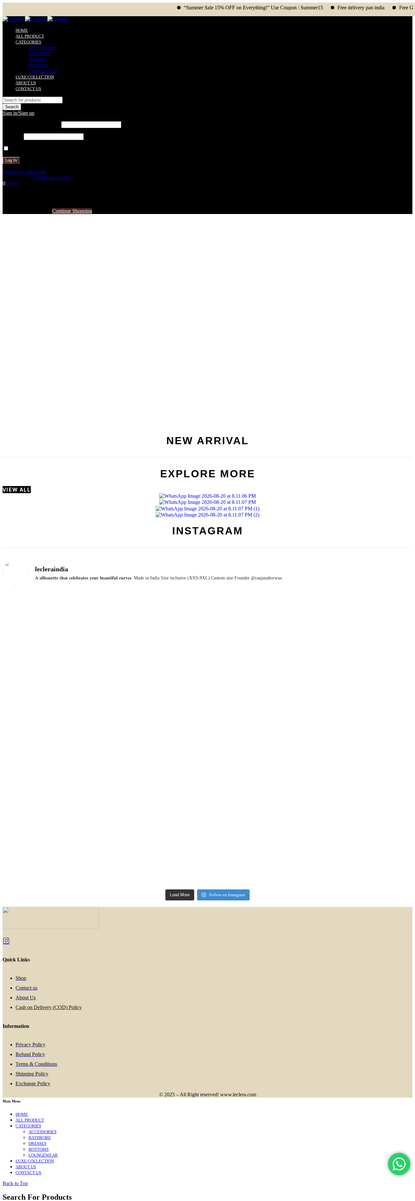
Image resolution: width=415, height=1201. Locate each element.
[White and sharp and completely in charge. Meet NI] (259, 849)
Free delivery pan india (341, 7)
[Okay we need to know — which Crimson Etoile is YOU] (53, 672)
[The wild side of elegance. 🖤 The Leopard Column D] (53, 854)
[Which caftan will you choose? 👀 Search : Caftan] (361, 603)
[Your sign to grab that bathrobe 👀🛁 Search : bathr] (259, 600)
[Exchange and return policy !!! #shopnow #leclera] (259, 651)
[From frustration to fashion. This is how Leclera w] (53, 803)
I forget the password (24, 171)
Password (12, 136)
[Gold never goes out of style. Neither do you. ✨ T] (53, 736)
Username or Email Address (31, 124)
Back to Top (15, 1183)
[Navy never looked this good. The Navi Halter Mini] (361, 849)
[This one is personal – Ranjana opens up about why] (259, 799)
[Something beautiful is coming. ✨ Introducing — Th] (53, 617)
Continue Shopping (72, 211)
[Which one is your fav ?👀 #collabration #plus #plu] (361, 648)
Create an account (52, 177)
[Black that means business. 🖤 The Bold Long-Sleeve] (361, 803)
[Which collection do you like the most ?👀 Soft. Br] (156, 843)
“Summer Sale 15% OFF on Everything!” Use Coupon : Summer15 (234, 7)
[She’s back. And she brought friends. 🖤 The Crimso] (156, 671)
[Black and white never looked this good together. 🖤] (259, 742)
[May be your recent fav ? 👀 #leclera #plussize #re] (361, 709)
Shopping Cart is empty (27, 211)
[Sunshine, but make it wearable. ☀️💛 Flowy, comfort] (156, 797)
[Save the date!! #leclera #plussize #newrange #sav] (156, 599)
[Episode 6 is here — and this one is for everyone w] (156, 739)
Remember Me (25, 148)
